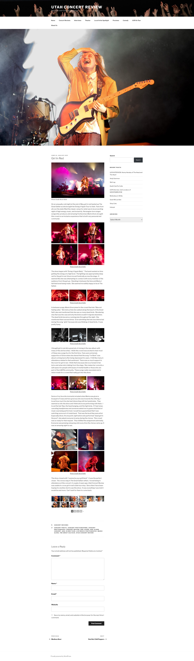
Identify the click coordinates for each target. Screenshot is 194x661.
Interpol (112, 207)
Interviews (77, 20)
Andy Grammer (115, 178)
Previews (116, 20)
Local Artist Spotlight (101, 20)
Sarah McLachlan (115, 199)
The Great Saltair (67, 533)
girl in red (84, 529)
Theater (87, 20)
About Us (54, 25)
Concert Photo (60, 527)
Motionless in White (116, 196)
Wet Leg (112, 182)
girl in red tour (68, 531)
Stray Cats (113, 203)
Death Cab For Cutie (116, 186)
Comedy (125, 20)
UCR (66, 155)
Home (53, 20)
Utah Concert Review (76, 7)
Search (112, 156)
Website (54, 605)
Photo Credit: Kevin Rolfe (59, 199)
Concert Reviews (64, 20)
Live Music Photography (86, 531)
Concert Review (73, 529)
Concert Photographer (78, 527)
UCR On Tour (136, 20)
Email (54, 594)
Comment (55, 556)
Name (54, 583)
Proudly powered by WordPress (61, 656)
